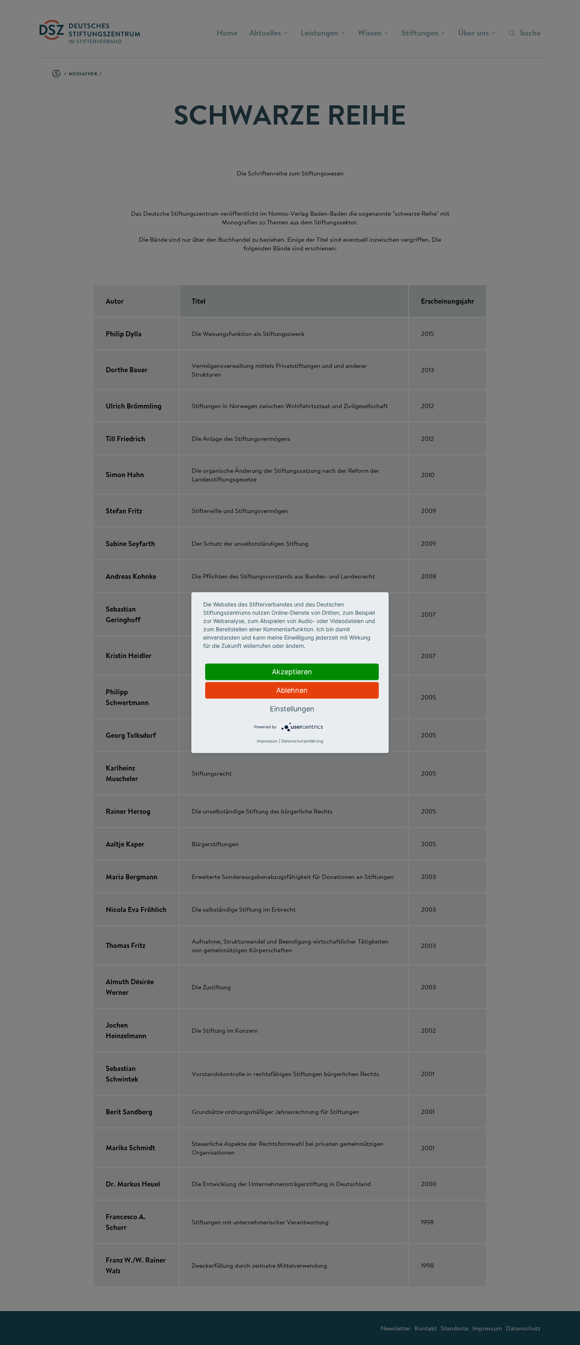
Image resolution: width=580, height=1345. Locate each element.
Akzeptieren (292, 671)
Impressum (267, 741)
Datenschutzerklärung (302, 741)
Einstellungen (292, 708)
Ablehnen (292, 690)
